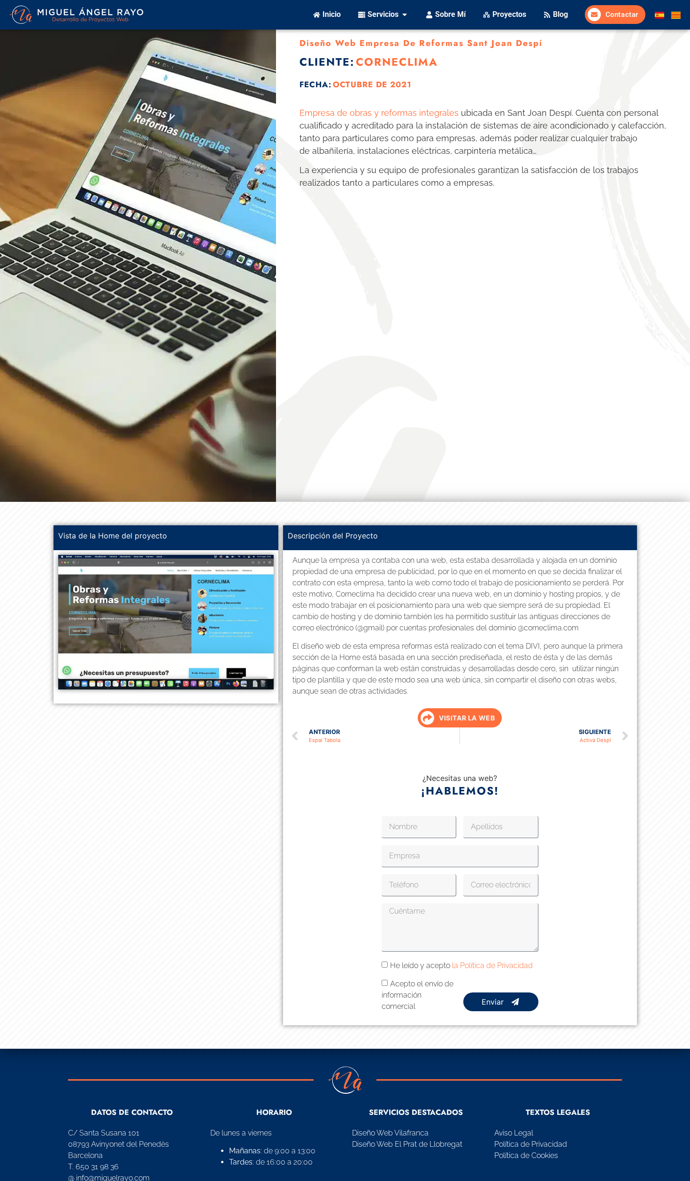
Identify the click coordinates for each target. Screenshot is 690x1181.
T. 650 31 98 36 (93, 1166)
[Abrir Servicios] (404, 14)
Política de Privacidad (530, 1144)
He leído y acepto (461, 965)
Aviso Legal (513, 1132)
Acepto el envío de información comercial (417, 995)
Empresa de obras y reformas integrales (379, 113)
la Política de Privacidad (492, 965)
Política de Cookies (526, 1155)
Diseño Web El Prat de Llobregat (407, 1144)
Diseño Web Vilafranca (390, 1132)
